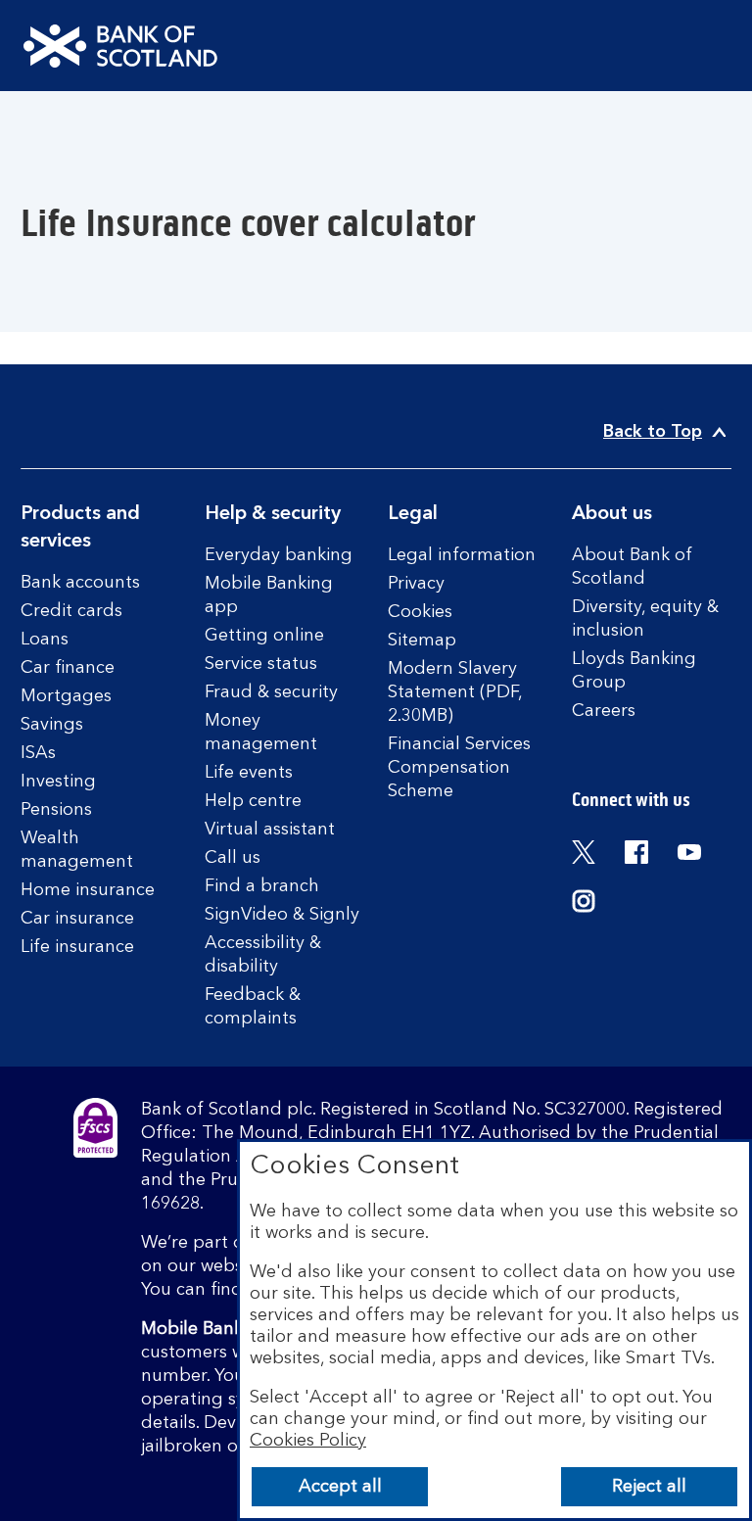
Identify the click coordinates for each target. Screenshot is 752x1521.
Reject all (649, 1487)
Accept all (340, 1487)
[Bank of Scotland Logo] (120, 46)
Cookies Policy (308, 1441)
